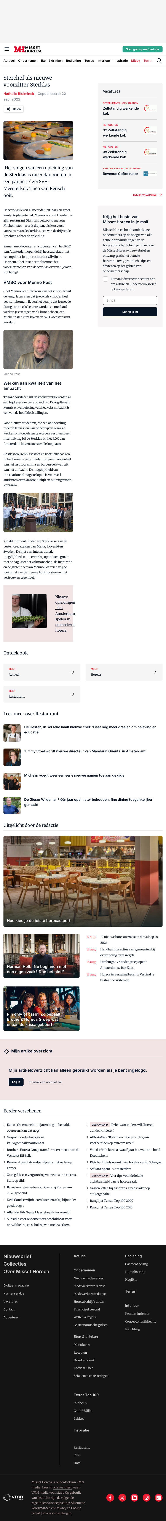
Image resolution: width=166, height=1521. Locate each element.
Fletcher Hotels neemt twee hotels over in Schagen (125, 1162)
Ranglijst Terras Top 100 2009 (111, 1201)
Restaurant (82, 1447)
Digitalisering (135, 1272)
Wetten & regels (85, 1317)
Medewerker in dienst (89, 1286)
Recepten (80, 1352)
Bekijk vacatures (144, 194)
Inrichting (132, 1329)
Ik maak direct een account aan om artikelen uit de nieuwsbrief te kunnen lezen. (133, 284)
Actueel (80, 1256)
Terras (130, 1291)
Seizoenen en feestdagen (91, 1376)
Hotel (77, 1463)
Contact (9, 1309)
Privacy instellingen (57, 1513)
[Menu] (6, 49)
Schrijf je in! (130, 311)
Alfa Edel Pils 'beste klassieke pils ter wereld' (38, 1212)
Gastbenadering (136, 1264)
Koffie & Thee (83, 1368)
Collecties (14, 1264)
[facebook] (110, 1498)
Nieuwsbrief (17, 1256)
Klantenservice (13, 1293)
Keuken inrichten (137, 1314)
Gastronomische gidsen (91, 1325)
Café (77, 1455)
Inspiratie (81, 1430)
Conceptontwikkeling (140, 1321)
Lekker (79, 1418)
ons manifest (62, 1487)
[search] (159, 60)
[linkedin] (134, 1498)
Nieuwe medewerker (88, 1278)
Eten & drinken (86, 1336)
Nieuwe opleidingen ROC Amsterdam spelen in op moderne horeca (65, 613)
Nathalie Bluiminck (18, 93)
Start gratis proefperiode (142, 49)
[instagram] (146, 1498)
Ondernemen (84, 1270)
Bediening (133, 1256)
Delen (17, 109)
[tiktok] (159, 1498)
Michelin (80, 1403)
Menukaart (82, 1345)
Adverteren (11, 1317)
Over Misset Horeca (26, 1271)
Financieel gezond (87, 1309)
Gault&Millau (83, 1411)
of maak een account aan (45, 1082)
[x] (122, 1498)
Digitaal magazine (16, 1285)
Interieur (132, 1305)
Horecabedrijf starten (89, 1302)
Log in (16, 1082)
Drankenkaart (84, 1360)
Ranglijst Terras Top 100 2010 (111, 1207)
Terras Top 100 (86, 1395)
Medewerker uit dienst (90, 1294)
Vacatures (10, 1301)
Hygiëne (131, 1280)
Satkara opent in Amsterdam (110, 1169)
